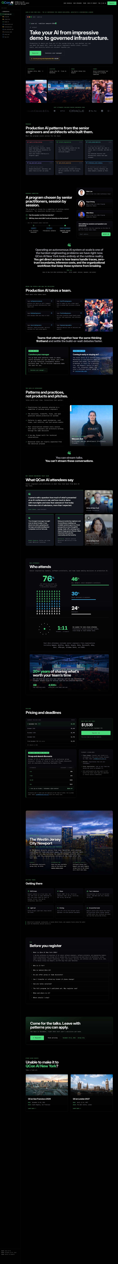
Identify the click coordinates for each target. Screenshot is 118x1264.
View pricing (52, 1038)
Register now (96, 733)
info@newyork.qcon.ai (42, 794)
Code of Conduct (92, 3)
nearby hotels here (57, 868)
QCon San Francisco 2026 (39, 1099)
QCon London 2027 (81, 1099)
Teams (84, 3)
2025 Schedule (68, 3)
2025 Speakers (77, 3)
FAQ (99, 3)
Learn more (31, 1108)
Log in (104, 3)
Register (111, 3)
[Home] (7, 3)
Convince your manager (53, 53)
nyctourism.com (81, 371)
